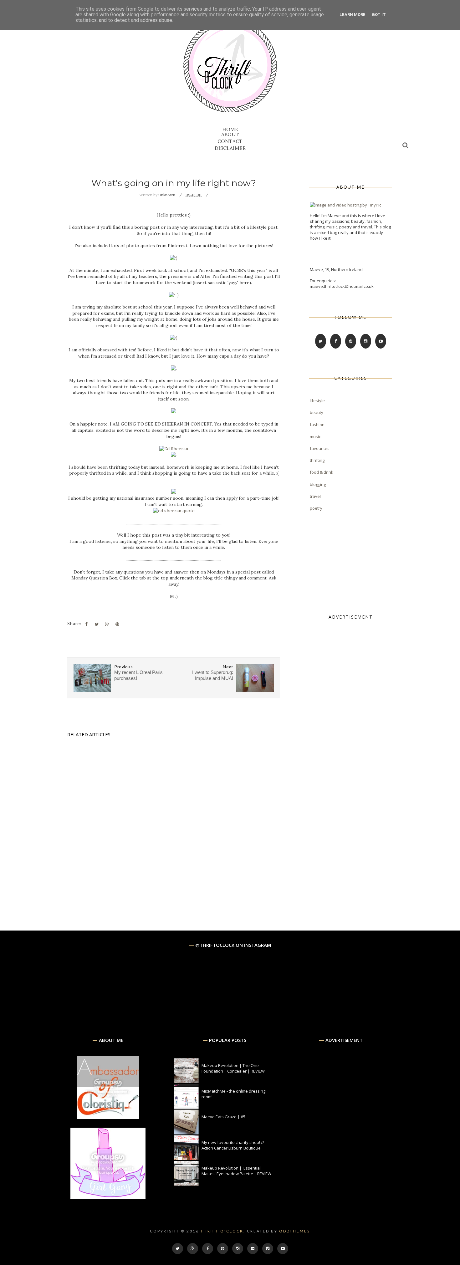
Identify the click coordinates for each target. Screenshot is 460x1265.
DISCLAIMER (230, 147)
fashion (317, 424)
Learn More (352, 14)
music (315, 436)
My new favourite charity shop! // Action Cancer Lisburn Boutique (233, 1145)
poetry (316, 508)
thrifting (317, 460)
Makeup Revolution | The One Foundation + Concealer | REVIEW (233, 1068)
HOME (230, 129)
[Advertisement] (357, 726)
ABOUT (230, 134)
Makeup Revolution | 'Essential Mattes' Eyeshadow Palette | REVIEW (236, 1170)
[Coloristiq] (108, 1117)
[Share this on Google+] (107, 624)
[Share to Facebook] (86, 624)
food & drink (321, 472)
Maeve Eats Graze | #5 (223, 1117)
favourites (320, 448)
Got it (379, 14)
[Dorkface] (108, 1197)
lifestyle (317, 400)
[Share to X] (97, 624)
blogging (318, 484)
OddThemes (294, 1231)
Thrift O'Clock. (223, 1231)
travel (315, 496)
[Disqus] (173, 838)
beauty (316, 412)
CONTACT (230, 141)
